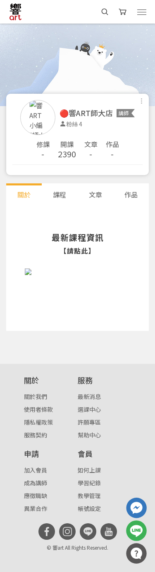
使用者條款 (38, 409)
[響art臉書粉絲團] (136, 508)
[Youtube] (108, 531)
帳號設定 (89, 508)
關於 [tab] (24, 194)
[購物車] (123, 12)
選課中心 (89, 409)
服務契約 (35, 435)
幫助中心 (89, 435)
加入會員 (35, 470)
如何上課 (89, 470)
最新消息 (89, 396)
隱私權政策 (38, 422)
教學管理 (89, 495)
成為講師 (35, 483)
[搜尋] (104, 12)
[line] (88, 531)
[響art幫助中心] (136, 553)
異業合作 (35, 508)
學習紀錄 (89, 483)
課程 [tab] (59, 194)
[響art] (15, 11)
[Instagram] (67, 531)
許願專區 (89, 422)
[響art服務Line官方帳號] (136, 530)
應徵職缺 (35, 495)
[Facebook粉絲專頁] (46, 531)
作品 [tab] (131, 194)
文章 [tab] (95, 194)
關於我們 (35, 396)
